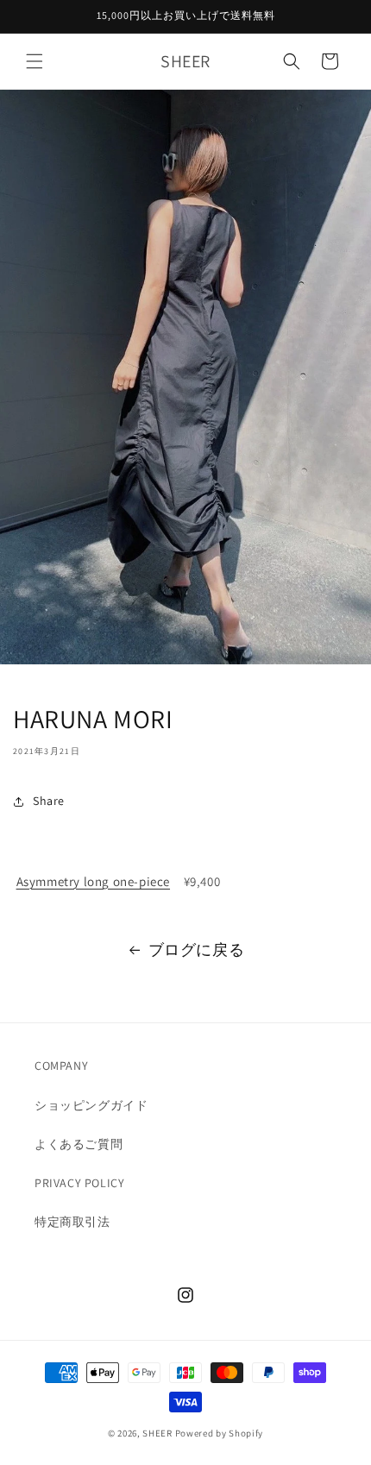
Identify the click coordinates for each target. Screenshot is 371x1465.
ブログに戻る (196, 949)
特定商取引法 (72, 1221)
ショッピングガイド (91, 1105)
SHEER (157, 1433)
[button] (34, 61)
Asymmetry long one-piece (93, 881)
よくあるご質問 (79, 1144)
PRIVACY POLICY (79, 1183)
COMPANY (61, 1065)
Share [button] (49, 800)
